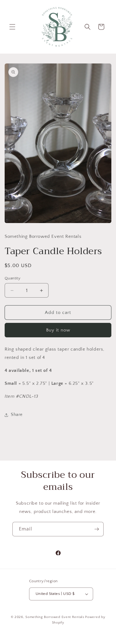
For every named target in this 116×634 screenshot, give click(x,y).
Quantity (12, 278)
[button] (12, 27)
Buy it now (58, 330)
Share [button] (17, 414)
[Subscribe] (96, 529)
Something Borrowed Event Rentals (54, 617)
